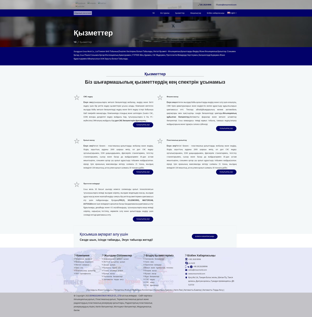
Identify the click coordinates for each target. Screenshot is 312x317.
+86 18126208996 (200, 266)
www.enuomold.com (196, 273)
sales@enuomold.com (197, 270)
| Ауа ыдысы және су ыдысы (99, 290)
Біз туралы (172, 13)
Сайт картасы (145, 295)
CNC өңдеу (150, 279)
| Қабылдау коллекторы (142, 290)
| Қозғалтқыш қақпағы (163, 290)
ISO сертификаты (83, 273)
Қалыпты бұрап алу (112, 267)
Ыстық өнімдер (129, 295)
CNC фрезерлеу (152, 285)
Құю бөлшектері (152, 276)
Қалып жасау (109, 273)
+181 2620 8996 (194, 259)
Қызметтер (185, 13)
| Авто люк (177, 290)
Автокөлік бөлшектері (112, 276)
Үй (163, 13)
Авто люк (149, 262)
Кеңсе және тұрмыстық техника (159, 267)
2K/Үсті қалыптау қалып (114, 262)
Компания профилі (84, 259)
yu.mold (191, 263)
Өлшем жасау (151, 270)
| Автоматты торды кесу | (213, 290)
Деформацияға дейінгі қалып (116, 259)
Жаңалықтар (199, 13)
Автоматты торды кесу (113, 279)
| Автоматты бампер (192, 290)
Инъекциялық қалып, (84, 299)
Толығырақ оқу (143, 125)
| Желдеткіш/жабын (122, 290)
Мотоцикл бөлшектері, (125, 306)
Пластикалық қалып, (105, 299)
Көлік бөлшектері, (104, 306)
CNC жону (150, 282)
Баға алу (79, 267)
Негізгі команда (82, 265)
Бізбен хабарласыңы (216, 13)
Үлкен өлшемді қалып (113, 270)
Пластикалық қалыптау (86, 270)
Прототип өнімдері (153, 265)
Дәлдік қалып (109, 265)
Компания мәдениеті (84, 262)
